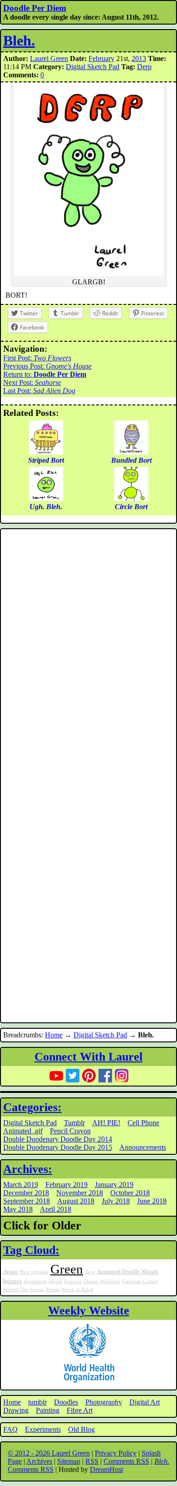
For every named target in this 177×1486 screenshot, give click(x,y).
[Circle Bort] (131, 498)
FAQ (10, 1429)
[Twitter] (72, 1075)
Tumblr (74, 1123)
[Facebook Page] (105, 1075)
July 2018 (116, 1201)
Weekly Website (88, 1310)
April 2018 (55, 1209)
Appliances (35, 1281)
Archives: (27, 1169)
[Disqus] (88, 653)
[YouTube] (56, 1075)
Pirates (52, 1289)
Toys (90, 1271)
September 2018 (26, 1201)
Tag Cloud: (31, 1250)
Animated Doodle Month (127, 1272)
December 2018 (26, 1193)
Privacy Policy (116, 1453)
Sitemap (68, 1461)
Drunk (55, 1281)
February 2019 (66, 1184)
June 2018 (152, 1201)
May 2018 (18, 1209)
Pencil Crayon (70, 1131)
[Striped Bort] (46, 452)
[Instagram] (121, 1075)
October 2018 (130, 1193)
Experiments (43, 1429)
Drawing (16, 1410)
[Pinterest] (89, 1075)
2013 (139, 58)
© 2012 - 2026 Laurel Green (49, 1453)
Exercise (73, 1281)
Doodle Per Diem (34, 8)
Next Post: (32, 382)
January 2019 (114, 1184)
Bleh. (19, 40)
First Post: (37, 358)
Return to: (44, 374)
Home (54, 1035)
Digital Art (144, 1402)
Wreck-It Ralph (77, 1289)
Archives (39, 1461)
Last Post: (39, 390)
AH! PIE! (106, 1123)
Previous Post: (47, 366)
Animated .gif (23, 1131)
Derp (144, 67)
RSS (91, 1461)
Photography (103, 1402)
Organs (91, 1281)
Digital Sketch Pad (92, 67)
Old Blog (81, 1429)
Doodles (66, 1402)
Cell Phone (143, 1123)
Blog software (34, 1271)
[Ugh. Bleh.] (46, 498)
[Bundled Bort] (131, 452)
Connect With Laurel (88, 1056)
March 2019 (20, 1184)
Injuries (12, 1281)
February (101, 58)
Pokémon (110, 1281)
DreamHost (106, 1469)
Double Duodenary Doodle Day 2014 (57, 1139)
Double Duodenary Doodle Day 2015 (57, 1147)
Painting (47, 1410)
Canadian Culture (140, 1281)
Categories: (32, 1107)
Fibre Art (80, 1410)
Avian (10, 1272)
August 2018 (75, 1201)
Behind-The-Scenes (23, 1289)
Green (66, 1269)
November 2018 (79, 1193)
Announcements (142, 1147)
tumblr (37, 1402)
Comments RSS (126, 1461)
